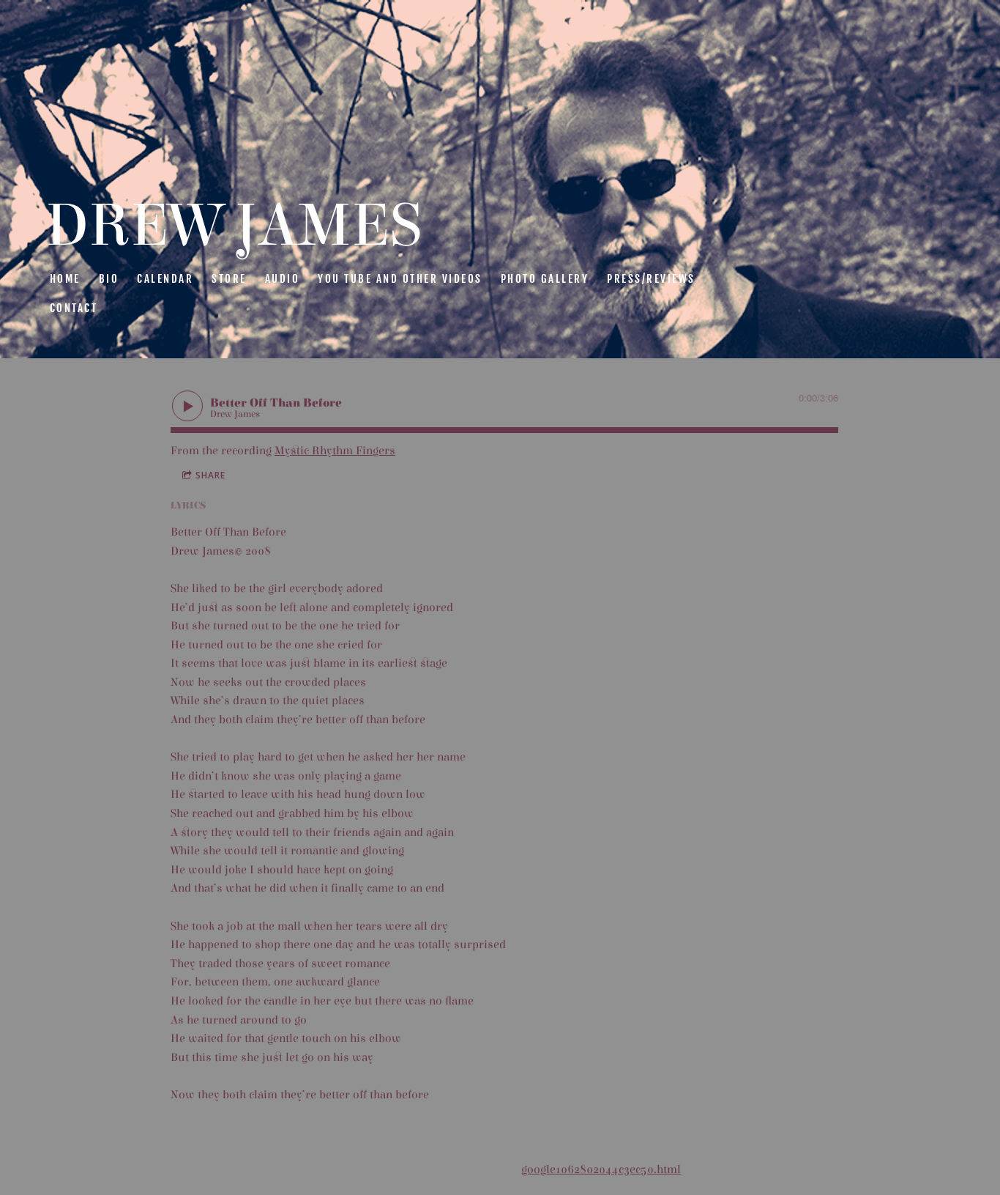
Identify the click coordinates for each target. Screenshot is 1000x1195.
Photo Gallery (545, 279)
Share (210, 475)
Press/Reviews (651, 279)
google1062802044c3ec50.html (601, 1169)
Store (229, 279)
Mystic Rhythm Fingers (335, 450)
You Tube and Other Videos (400, 279)
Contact (74, 308)
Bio (109, 279)
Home (65, 279)
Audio (282, 279)
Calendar (165, 279)
